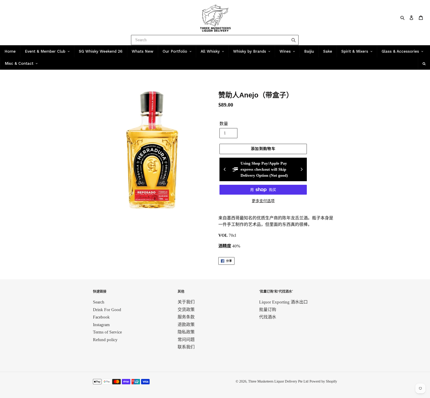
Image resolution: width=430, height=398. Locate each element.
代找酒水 (267, 317)
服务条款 (186, 317)
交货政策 (186, 309)
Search (98, 302)
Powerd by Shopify (323, 381)
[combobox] (215, 40)
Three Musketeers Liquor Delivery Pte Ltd (278, 381)
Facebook (101, 317)
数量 (223, 123)
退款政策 (186, 324)
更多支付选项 (263, 201)
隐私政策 (186, 332)
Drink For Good (107, 309)
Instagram (101, 324)
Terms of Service (107, 332)
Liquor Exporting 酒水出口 (283, 302)
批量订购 (267, 309)
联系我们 (186, 347)
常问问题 (186, 339)
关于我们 (186, 302)
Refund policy (105, 339)
